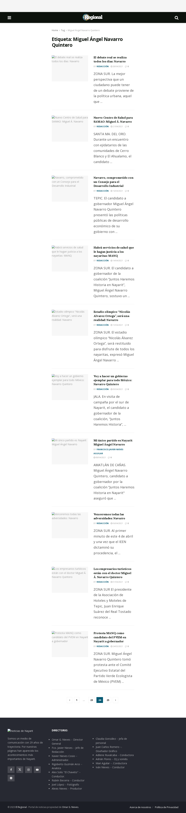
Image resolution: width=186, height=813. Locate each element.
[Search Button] (176, 17)
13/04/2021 (117, 325)
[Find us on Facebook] (11, 769)
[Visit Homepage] (92, 17)
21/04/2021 (117, 126)
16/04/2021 (117, 190)
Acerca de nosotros (140, 807)
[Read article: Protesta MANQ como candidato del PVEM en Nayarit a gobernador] (70, 644)
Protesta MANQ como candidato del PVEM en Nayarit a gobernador (110, 637)
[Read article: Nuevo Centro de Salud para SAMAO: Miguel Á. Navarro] (70, 129)
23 (91, 700)
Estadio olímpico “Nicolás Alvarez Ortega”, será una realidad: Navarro (112, 316)
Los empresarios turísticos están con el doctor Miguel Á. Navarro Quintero (112, 573)
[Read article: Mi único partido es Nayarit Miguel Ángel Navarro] (70, 451)
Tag (63, 30)
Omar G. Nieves (70, 807)
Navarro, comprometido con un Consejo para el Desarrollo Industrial (114, 182)
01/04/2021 (117, 581)
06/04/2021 (117, 523)
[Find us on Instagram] (28, 769)
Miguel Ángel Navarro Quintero (84, 30)
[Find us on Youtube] (37, 769)
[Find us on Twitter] (19, 769)
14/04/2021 (117, 260)
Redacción (103, 66)
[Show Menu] (9, 17)
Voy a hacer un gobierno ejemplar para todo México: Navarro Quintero (113, 380)
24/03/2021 (117, 646)
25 (108, 700)
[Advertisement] (93, 5)
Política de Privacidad (166, 807)
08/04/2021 (100, 457)
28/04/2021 (117, 66)
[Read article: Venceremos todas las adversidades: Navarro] (70, 525)
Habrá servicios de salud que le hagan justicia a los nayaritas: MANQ (114, 251)
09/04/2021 (117, 389)
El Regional (21, 807)
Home (55, 30)
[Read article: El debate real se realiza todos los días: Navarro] (70, 68)
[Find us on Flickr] (11, 778)
